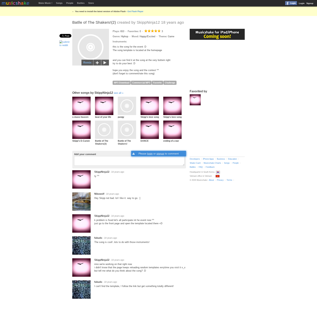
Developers (195, 159)
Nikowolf (99, 193)
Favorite (157, 82)
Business (221, 159)
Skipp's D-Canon (81, 141)
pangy (121, 117)
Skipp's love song (150, 117)
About (211, 180)
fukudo (98, 238)
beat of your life (103, 117)
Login (302, 3)
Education (232, 159)
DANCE (145, 141)
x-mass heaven (80, 117)
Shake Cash (195, 163)
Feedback (210, 167)
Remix (87, 62)
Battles (81, 3)
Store (91, 3)
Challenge (170, 82)
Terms (229, 180)
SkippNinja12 (148, 22)
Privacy (220, 180)
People (69, 3)
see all (117, 92)
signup (160, 153)
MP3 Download (121, 82)
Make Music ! (45, 3)
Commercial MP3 (141, 82)
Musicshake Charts (212, 163)
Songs (59, 3)
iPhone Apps (208, 159)
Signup (309, 3)
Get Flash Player (135, 11)
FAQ (201, 167)
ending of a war (171, 141)
